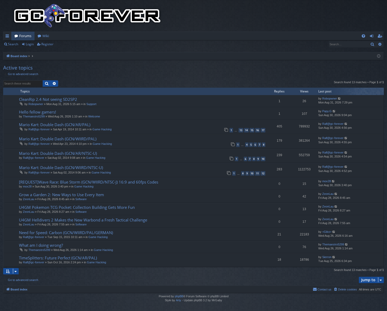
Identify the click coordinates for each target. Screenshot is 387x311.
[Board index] (87, 16)
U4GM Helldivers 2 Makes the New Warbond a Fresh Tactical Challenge (83, 220)
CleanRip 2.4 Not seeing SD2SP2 (48, 99)
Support (91, 104)
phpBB (179, 296)
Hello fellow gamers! (37, 112)
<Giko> (326, 231)
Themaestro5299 (34, 116)
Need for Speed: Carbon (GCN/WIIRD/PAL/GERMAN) (66, 232)
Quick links (8, 36)
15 (252, 130)
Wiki (45, 35)
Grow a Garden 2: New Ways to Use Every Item (61, 194)
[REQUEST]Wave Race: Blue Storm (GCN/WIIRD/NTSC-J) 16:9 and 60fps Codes (88, 182)
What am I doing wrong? (41, 245)
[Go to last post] (339, 99)
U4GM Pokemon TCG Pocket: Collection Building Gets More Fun (77, 207)
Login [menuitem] (373, 36)
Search (13, 44)
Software (81, 199)
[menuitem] (363, 36)
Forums (25, 35)
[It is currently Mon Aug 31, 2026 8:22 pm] (378, 56)
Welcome (94, 116)
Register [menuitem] (381, 36)
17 (263, 130)
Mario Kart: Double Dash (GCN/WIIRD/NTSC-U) (61, 167)
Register (47, 44)
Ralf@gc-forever (39, 129)
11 (257, 173)
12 (263, 173)
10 (263, 159)
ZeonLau (28, 199)
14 (246, 130)
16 (257, 130)
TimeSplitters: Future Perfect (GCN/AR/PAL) (58, 257)
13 (241, 130)
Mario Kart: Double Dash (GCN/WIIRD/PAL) (57, 138)
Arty (178, 300)
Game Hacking (102, 129)
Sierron (326, 257)
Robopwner (35, 104)
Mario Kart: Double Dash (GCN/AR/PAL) (54, 124)
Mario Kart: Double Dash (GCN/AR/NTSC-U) (58, 153)
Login (30, 44)
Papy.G (327, 111)
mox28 (27, 186)
